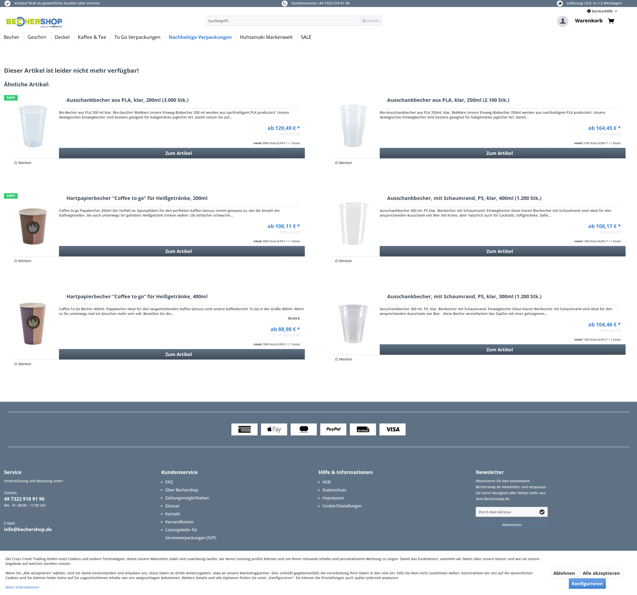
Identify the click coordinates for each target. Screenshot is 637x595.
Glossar (172, 506)
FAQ (169, 482)
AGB (326, 482)
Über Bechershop (181, 490)
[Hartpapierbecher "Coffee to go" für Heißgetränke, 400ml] (33, 324)
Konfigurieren (587, 584)
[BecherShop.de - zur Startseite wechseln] (34, 22)
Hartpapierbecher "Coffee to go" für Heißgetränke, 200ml (137, 198)
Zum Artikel (178, 153)
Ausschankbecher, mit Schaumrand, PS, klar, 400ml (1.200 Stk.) (464, 198)
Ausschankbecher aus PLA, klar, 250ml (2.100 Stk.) (448, 100)
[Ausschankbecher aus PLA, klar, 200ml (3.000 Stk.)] (33, 126)
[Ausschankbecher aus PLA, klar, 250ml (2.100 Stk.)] (353, 126)
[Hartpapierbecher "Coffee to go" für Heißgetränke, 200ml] (33, 224)
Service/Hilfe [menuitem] (602, 11)
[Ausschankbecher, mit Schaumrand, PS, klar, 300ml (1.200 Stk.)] (353, 322)
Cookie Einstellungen (342, 506)
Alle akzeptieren (601, 573)
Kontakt (172, 514)
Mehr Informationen (22, 587)
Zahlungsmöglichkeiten (187, 498)
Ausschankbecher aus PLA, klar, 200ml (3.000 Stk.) (127, 100)
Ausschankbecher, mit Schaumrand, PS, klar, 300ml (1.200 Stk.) (464, 297)
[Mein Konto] (562, 21)
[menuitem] (294, 21)
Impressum (333, 498)
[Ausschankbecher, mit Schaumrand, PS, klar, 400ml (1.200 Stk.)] (353, 224)
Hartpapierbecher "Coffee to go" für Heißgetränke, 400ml (137, 297)
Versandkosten (179, 522)
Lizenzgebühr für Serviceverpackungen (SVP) (190, 533)
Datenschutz (334, 490)
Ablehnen (564, 573)
